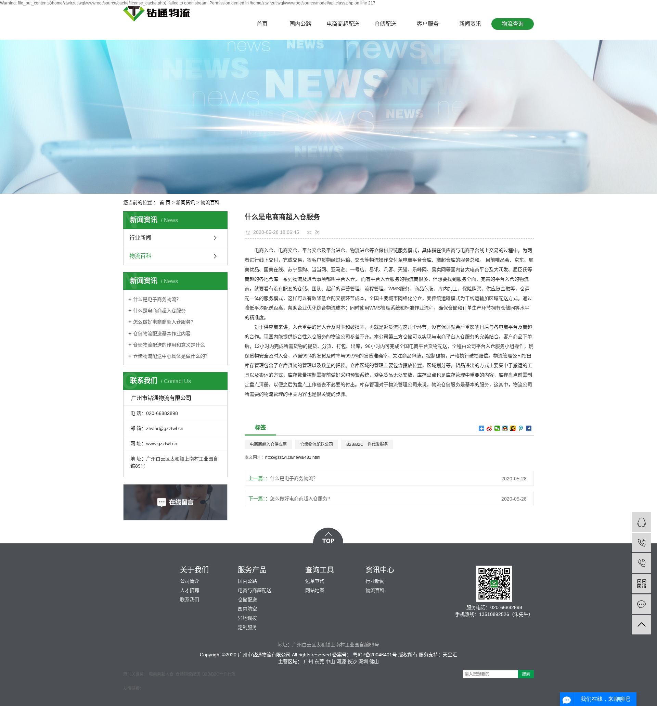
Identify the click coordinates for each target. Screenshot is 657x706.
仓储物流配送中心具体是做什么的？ (171, 356)
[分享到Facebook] (529, 428)
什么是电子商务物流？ (157, 299)
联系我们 (189, 599)
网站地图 (314, 590)
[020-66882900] (641, 563)
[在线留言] (641, 604)
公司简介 (189, 581)
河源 (341, 661)
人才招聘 (189, 590)
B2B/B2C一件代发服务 (367, 444)
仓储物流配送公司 (316, 444)
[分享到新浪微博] (489, 428)
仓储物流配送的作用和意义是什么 (169, 345)
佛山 (374, 661)
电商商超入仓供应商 (268, 444)
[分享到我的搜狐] (513, 428)
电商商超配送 (342, 24)
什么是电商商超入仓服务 (159, 310)
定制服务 (247, 627)
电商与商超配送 (254, 590)
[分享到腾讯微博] (521, 428)
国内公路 (300, 24)
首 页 (164, 202)
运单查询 (314, 581)
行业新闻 (140, 238)
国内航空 (247, 609)
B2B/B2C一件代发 (219, 674)
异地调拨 (247, 618)
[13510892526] (641, 542)
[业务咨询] (641, 522)
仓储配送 (385, 24)
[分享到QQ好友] (505, 428)
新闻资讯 (470, 24)
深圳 (363, 661)
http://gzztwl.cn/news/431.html (292, 457)
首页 (262, 24)
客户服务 (428, 24)
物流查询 (513, 24)
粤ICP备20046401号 (375, 654)
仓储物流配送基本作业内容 (162, 333)
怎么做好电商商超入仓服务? (163, 322)
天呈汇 (450, 654)
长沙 (352, 661)
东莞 (319, 661)
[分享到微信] (497, 428)
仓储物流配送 (188, 674)
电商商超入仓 (161, 674)
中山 (330, 661)
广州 (308, 661)
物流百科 (210, 202)
